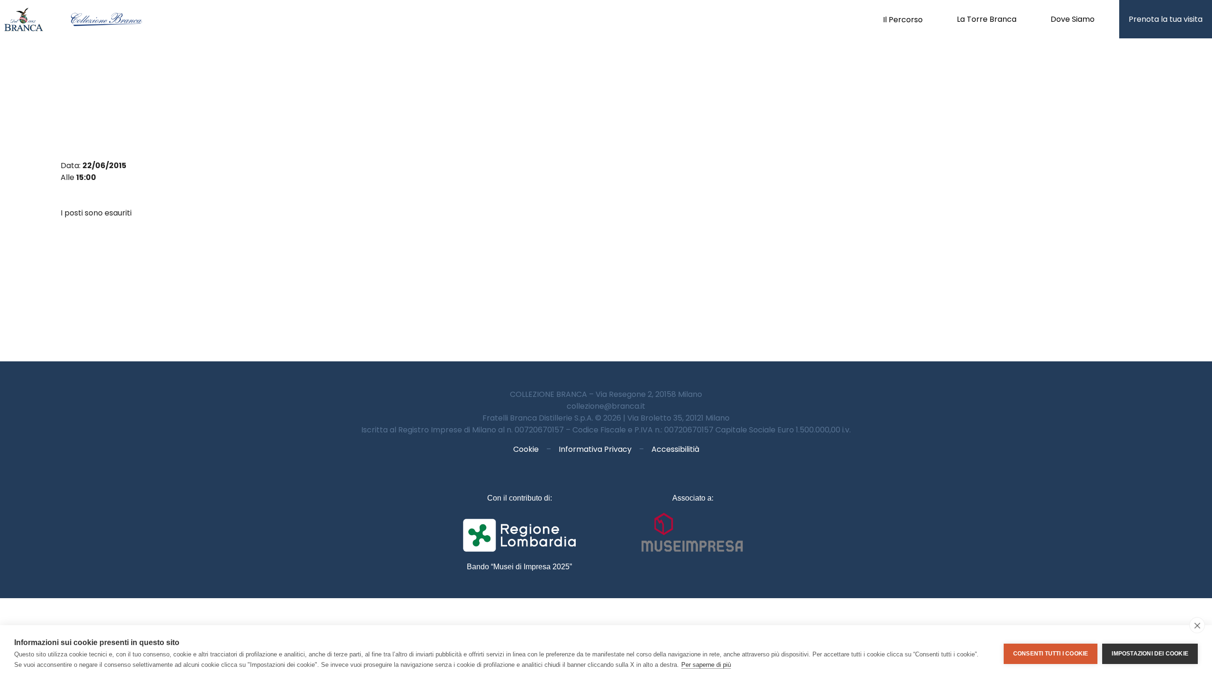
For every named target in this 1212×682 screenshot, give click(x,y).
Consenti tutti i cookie (1050, 653)
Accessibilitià (675, 449)
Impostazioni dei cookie (1150, 653)
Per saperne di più (706, 664)
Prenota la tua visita (1166, 19)
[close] (1197, 625)
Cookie (526, 449)
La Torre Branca (986, 19)
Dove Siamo (1073, 19)
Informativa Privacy (595, 449)
